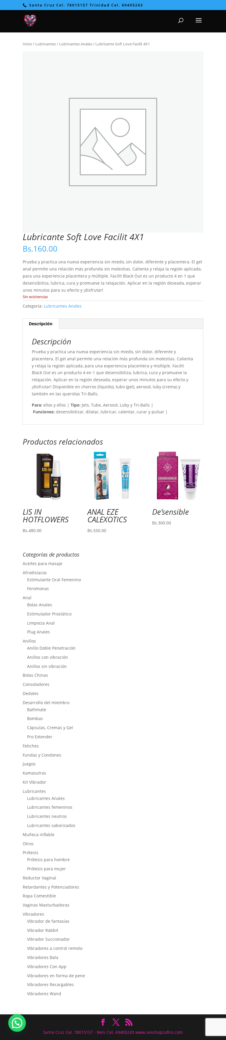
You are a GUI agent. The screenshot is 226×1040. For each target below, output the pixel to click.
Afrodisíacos (35, 572)
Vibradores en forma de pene (56, 975)
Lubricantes (45, 44)
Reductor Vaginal (39, 878)
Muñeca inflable (38, 834)
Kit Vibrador (34, 782)
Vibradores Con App (47, 966)
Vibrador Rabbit (42, 930)
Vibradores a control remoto (54, 948)
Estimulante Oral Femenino (54, 579)
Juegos (29, 764)
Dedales (31, 693)
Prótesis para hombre (48, 859)
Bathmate (36, 709)
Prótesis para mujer (46, 868)
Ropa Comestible (39, 896)
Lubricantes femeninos (49, 807)
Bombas (35, 718)
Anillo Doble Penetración (51, 648)
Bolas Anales (39, 605)
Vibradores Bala (42, 957)
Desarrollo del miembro (46, 702)
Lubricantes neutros (47, 816)
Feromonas (38, 588)
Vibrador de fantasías (48, 921)
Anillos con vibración (47, 657)
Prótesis (30, 852)
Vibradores (33, 914)
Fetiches (31, 746)
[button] (17, 1023)
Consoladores (36, 684)
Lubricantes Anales (75, 44)
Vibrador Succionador (48, 939)
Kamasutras (34, 773)
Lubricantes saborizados (51, 825)
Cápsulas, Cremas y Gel (50, 727)
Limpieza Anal (41, 623)
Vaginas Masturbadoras (46, 905)
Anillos (29, 641)
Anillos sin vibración (47, 666)
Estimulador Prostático (49, 614)
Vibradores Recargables (50, 984)
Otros (28, 843)
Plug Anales (38, 632)
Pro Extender (39, 736)
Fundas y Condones (42, 755)
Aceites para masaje (42, 563)
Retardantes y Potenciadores (51, 887)
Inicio (27, 44)
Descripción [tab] (40, 323)
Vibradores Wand (44, 993)
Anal (27, 597)
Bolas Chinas (35, 675)
